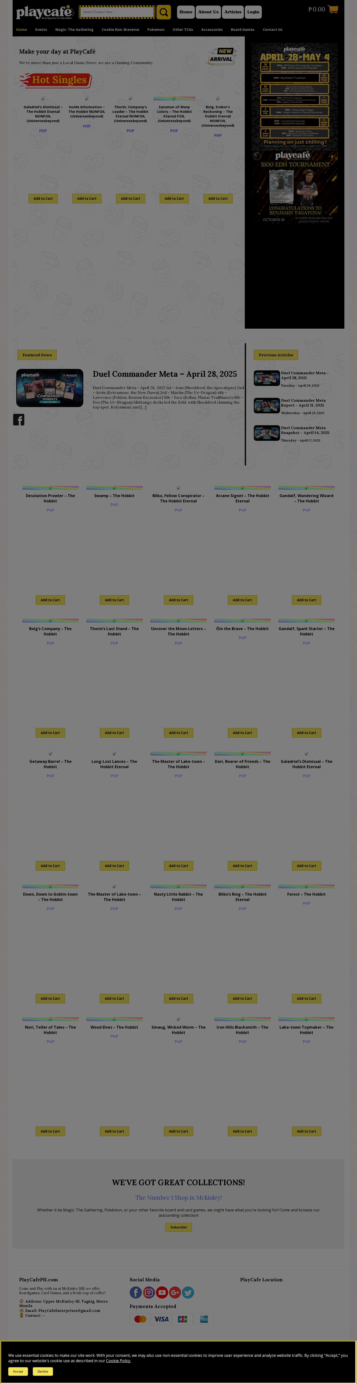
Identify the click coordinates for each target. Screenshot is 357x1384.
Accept (18, 1371)
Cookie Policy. (118, 1360)
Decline (43, 1371)
